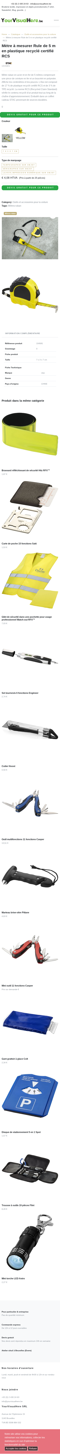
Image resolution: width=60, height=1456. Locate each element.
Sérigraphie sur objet (18, 169)
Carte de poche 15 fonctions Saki (19, 543)
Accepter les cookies (16, 1448)
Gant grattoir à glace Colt (15, 1059)
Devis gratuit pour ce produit (30, 115)
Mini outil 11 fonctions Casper (17, 986)
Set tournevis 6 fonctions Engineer (20, 693)
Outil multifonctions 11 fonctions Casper (23, 839)
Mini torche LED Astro (13, 1278)
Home (4, 34)
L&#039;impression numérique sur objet (29, 173)
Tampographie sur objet (19, 165)
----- (56, 19)
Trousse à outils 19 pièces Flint (18, 1205)
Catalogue (15, 34)
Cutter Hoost (8, 766)
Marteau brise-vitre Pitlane (15, 912)
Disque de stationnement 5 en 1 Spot (21, 1132)
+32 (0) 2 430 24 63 (19, 4)
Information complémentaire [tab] (22, 333)
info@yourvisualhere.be (40, 4)
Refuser (33, 1448)
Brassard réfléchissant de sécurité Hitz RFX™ (26, 470)
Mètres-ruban (14, 206)
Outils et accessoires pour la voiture (40, 34)
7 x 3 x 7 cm (10, 151)
